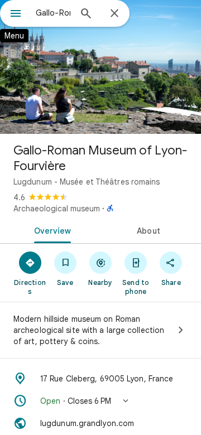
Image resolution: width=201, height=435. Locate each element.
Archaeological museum (56, 209)
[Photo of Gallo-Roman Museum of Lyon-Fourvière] (100, 67)
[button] (100, 401)
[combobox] (53, 13)
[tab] (50, 229)
